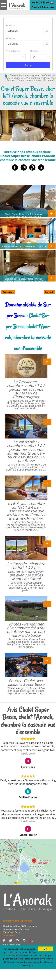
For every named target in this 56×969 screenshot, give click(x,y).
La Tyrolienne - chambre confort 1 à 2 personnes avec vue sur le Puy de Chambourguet (26, 389)
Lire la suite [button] (28, 753)
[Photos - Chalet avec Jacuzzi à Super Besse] (47, 660)
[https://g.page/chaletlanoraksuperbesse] (19, 940)
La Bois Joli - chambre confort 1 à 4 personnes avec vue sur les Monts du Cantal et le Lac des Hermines (26, 511)
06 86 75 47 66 (40, 2)
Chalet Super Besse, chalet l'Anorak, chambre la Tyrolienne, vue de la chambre (24, 280)
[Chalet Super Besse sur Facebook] (6, 940)
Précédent (8, 292)
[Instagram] (26, 940)
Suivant (49, 292)
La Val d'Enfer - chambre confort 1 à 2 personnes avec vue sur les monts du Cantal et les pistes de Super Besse (26, 451)
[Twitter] (12, 940)
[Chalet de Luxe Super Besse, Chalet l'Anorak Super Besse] (6, 75)
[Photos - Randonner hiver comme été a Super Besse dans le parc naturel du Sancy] (47, 603)
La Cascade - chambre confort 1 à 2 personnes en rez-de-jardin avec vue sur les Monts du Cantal (26, 571)
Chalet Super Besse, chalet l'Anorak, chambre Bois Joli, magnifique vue (23, 215)
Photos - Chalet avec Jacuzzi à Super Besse (26, 682)
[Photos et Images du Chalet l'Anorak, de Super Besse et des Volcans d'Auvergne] (28, 902)
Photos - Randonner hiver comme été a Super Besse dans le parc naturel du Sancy (26, 629)
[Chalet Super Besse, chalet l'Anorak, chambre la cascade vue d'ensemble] (17, 8)
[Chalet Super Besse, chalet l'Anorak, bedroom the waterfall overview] (52, 2)
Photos (12, 75)
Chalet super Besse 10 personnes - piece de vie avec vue (24, 247)
